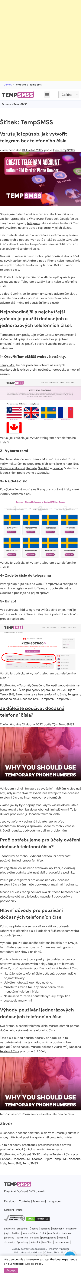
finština (16, 1233)
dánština (45, 1228)
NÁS (76, 464)
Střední (9, 1210)
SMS (54, 931)
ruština (62, 1237)
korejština (22, 1237)
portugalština (48, 1237)
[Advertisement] (40, 40)
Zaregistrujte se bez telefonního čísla (41, 694)
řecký (43, 1233)
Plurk (19, 1210)
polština (34, 1237)
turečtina (47, 1242)
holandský (58, 1228)
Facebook (10, 1201)
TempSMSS (26, 356)
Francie (58, 468)
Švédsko (43, 468)
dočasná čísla (9, 699)
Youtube (24, 1201)
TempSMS (47, 699)
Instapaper (54, 1201)
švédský (35, 1242)
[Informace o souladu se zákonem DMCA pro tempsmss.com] (14, 1220)
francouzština (29, 1233)
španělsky (22, 1242)
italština (66, 1233)
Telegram (33, 223)
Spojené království (12, 468)
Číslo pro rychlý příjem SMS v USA (42, 690)
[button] (47, 94)
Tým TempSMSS (64, 150)
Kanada (31, 468)
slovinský (9, 1242)
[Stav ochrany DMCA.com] (38, 1220)
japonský (9, 1237)
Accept (11, 1270)
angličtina (9, 1228)
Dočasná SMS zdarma (27, 1159)
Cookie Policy (34, 1264)
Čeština (34, 1228)
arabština (22, 1228)
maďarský (54, 1233)
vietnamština (61, 1242)
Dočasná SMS (29, 699)
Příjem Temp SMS (55, 1159)
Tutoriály (25, 685)
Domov (8, 84)
